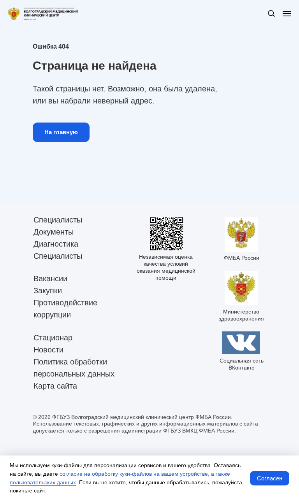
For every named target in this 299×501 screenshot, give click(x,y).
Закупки (47, 290)
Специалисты (57, 219)
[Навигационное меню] (287, 13)
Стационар (52, 337)
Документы (53, 232)
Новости (48, 349)
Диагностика (55, 244)
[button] (271, 13)
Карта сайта (55, 386)
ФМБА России (241, 258)
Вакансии (50, 278)
